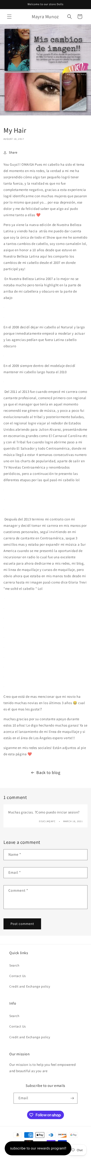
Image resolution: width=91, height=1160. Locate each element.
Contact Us (17, 976)
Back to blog (48, 772)
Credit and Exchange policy (29, 986)
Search (14, 965)
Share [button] (13, 152)
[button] (9, 16)
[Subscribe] (72, 1098)
